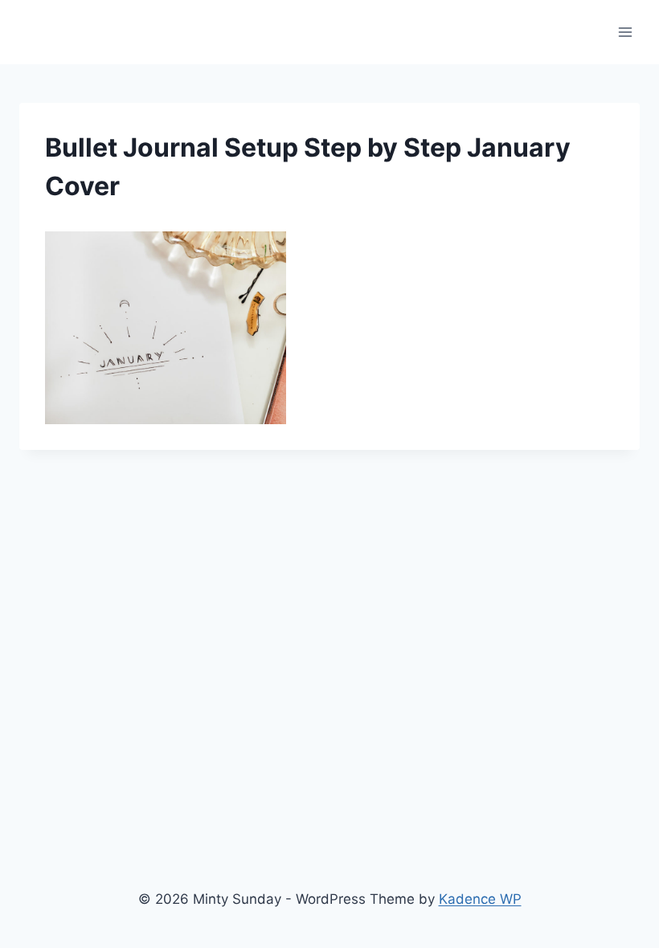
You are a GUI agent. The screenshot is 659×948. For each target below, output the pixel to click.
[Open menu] (625, 31)
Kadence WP (480, 899)
